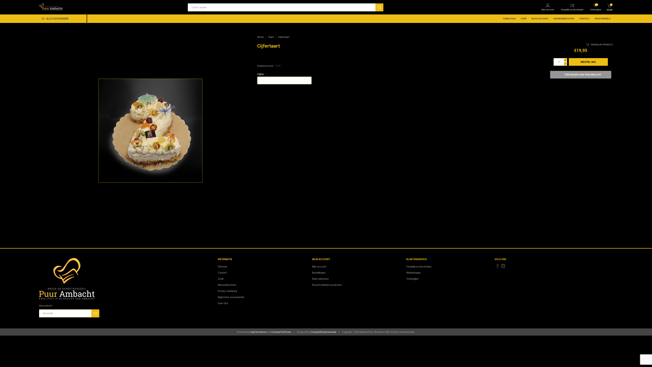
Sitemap (222, 266)
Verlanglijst (412, 278)
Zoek (523, 18)
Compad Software (281, 332)
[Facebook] (497, 266)
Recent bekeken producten (327, 284)
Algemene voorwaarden (231, 297)
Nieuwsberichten (564, 18)
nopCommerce (258, 332)
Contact (584, 18)
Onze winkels (602, 18)
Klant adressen (320, 278)
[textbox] (281, 7)
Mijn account (547, 9)
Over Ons (223, 303)
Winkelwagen (413, 272)
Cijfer (261, 74)
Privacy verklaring (227, 291)
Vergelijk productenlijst (572, 9)
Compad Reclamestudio (323, 332)
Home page (509, 18)
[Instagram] (503, 266)
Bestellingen (318, 272)
